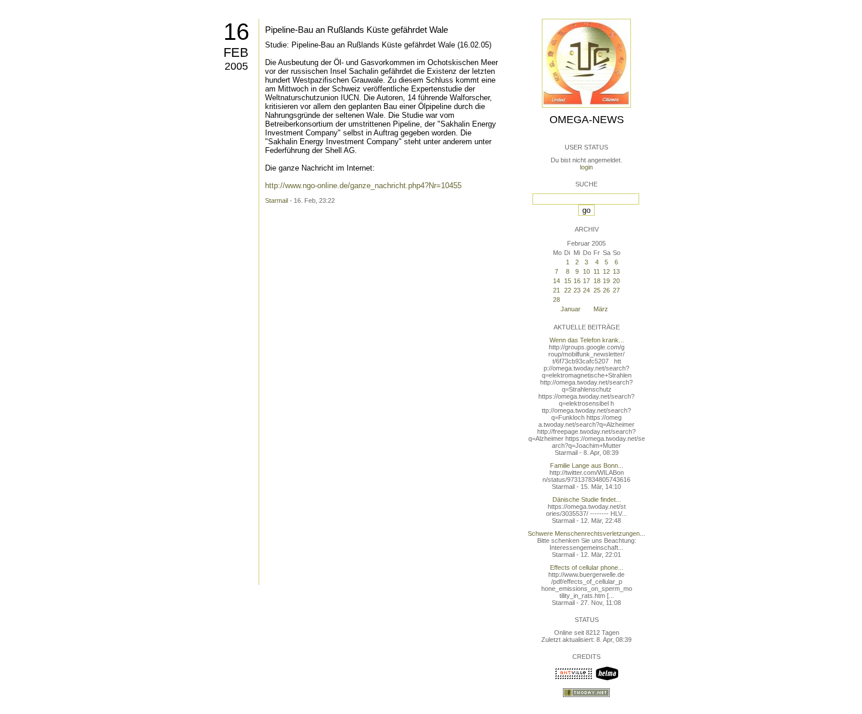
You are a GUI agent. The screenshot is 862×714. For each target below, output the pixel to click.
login (586, 167)
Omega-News (586, 119)
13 (616, 271)
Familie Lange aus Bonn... (586, 465)
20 (616, 280)
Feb (236, 52)
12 (606, 271)
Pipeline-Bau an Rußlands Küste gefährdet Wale (356, 30)
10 (586, 271)
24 (586, 290)
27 (616, 290)
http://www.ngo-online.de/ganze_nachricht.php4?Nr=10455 (363, 185)
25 (596, 290)
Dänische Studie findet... (586, 499)
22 (567, 290)
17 (586, 280)
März (600, 308)
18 (596, 280)
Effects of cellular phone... (586, 567)
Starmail (276, 200)
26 (606, 290)
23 (577, 290)
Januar (571, 308)
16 (236, 32)
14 (556, 280)
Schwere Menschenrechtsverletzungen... (586, 533)
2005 (236, 66)
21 (556, 290)
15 (567, 280)
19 (606, 280)
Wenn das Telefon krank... (586, 340)
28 (556, 299)
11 (596, 271)
